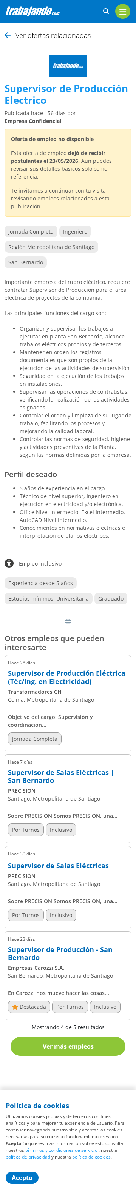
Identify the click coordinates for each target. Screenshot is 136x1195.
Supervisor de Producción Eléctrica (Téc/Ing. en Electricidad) (66, 677)
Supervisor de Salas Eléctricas (58, 866)
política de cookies (91, 1157)
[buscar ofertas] (106, 11)
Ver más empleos (68, 1046)
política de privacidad (28, 1157)
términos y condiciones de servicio (61, 1150)
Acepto (22, 1178)
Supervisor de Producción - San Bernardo (60, 954)
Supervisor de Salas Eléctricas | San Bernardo (61, 777)
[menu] (122, 11)
